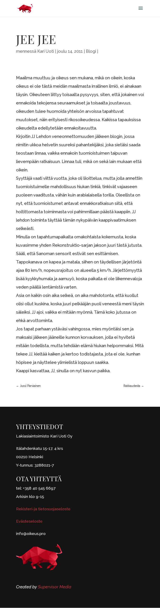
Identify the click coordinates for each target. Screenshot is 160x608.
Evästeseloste (29, 521)
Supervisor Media (54, 586)
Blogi (91, 51)
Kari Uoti (45, 51)
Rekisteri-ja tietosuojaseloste (43, 509)
